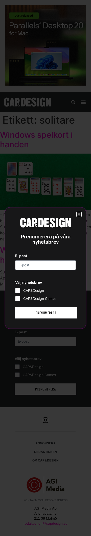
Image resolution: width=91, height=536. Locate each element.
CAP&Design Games (39, 298)
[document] (45, 268)
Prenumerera (46, 312)
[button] (79, 214)
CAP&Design (33, 290)
